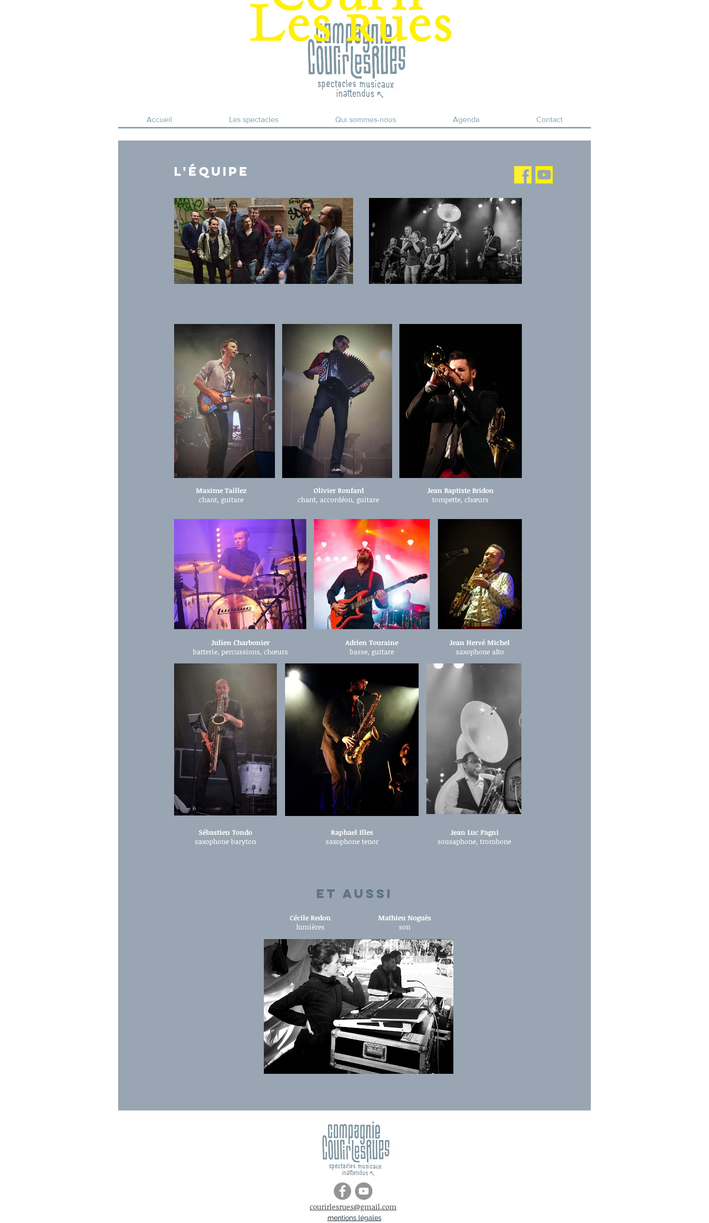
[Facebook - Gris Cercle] (342, 1191)
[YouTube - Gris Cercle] (363, 1191)
